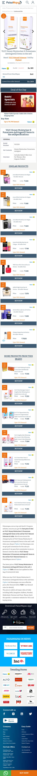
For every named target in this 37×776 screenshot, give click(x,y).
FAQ (4, 734)
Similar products (18, 166)
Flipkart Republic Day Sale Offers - (8, 761)
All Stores (24, 732)
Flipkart (18, 60)
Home (23, 729)
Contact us (26, 747)
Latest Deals (25, 738)
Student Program (26, 743)
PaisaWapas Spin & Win (9, 767)
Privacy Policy (6, 738)
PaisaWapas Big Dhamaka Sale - (8, 751)
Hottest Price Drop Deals (27, 741)
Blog (4, 732)
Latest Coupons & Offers (27, 734)
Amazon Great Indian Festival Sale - (8, 754)
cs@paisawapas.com (27, 752)
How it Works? (6, 736)
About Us (5, 729)
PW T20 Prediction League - (7, 764)
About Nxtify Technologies (9, 743)
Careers (23, 736)
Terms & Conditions (7, 741)
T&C (4, 77)
